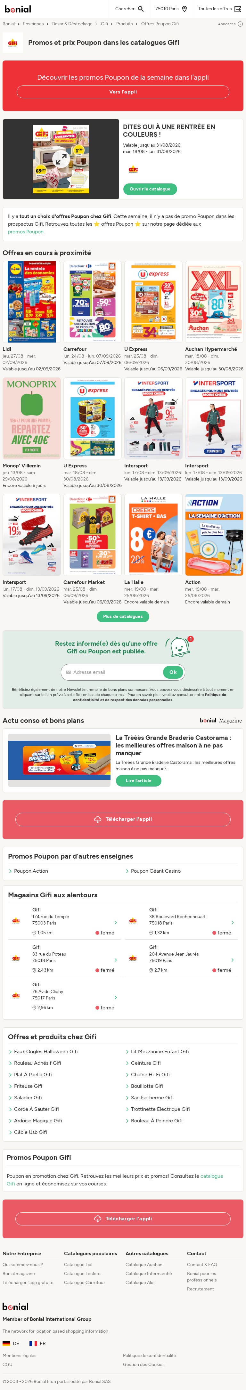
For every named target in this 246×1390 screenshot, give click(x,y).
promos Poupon (26, 232)
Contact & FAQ (202, 1264)
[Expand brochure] (61, 159)
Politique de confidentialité (149, 1355)
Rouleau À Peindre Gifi (157, 1121)
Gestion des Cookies (144, 1364)
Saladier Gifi (28, 1098)
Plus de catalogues (123, 616)
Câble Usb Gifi (30, 1132)
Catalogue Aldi (140, 1282)
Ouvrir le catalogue (150, 189)
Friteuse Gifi (28, 1086)
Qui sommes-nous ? (23, 1264)
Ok (173, 672)
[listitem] (32, 316)
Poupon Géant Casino (156, 871)
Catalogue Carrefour (84, 1282)
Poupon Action (31, 871)
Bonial (9, 24)
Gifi (104, 24)
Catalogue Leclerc (82, 1273)
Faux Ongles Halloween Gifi (46, 1051)
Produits (124, 24)
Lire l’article (139, 780)
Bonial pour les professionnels (202, 1277)
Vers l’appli (123, 92)
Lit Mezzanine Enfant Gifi (160, 1051)
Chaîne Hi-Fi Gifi (150, 1074)
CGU (7, 1364)
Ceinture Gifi (146, 1063)
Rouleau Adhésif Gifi (37, 1063)
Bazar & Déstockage (72, 24)
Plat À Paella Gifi (33, 1074)
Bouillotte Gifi (147, 1086)
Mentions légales (20, 1355)
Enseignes (33, 24)
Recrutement (200, 1289)
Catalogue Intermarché (149, 1273)
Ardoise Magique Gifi (38, 1121)
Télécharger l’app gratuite (28, 1282)
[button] (123, 159)
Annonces (227, 24)
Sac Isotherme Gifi (152, 1098)
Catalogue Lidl (78, 1264)
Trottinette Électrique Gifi (160, 1109)
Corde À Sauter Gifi (36, 1109)
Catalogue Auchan (144, 1264)
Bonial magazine (19, 1273)
